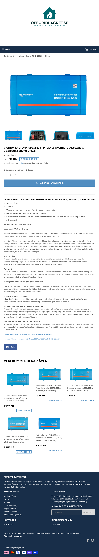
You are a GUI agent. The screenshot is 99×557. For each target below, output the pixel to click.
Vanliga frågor (10, 496)
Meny (7, 49)
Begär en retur (10, 509)
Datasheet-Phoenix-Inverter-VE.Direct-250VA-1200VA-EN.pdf (30, 334)
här (11, 525)
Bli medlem (88, 512)
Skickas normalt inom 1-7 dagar (18, 170)
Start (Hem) (9, 56)
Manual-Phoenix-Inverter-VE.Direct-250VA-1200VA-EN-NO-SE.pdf (32, 339)
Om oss (7, 499)
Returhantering (10, 505)
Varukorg (93, 49)
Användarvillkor (10, 512)
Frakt (21, 163)
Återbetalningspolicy (13, 515)
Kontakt (7, 502)
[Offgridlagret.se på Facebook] (88, 541)
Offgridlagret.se (17, 548)
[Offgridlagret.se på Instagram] (92, 541)
